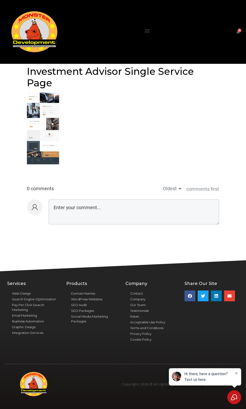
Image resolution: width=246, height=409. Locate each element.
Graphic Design (24, 327)
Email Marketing (24, 315)
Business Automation (28, 321)
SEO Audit (79, 305)
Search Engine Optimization (34, 299)
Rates (134, 316)
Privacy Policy (141, 334)
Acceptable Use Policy (147, 322)
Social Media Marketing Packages (89, 318)
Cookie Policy (141, 339)
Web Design (21, 293)
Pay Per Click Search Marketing (28, 307)
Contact (136, 293)
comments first (202, 189)
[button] (147, 31)
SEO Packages (82, 311)
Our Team (138, 305)
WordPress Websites (86, 299)
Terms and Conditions (146, 328)
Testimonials (139, 311)
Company (138, 299)
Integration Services (27, 333)
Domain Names (83, 293)
